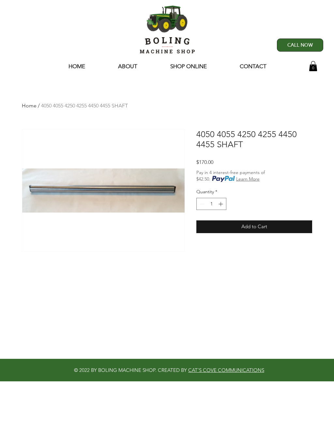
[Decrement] (201, 204)
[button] (313, 66)
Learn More (248, 179)
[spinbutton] (211, 204)
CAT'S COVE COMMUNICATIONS (226, 370)
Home (29, 106)
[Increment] (221, 204)
